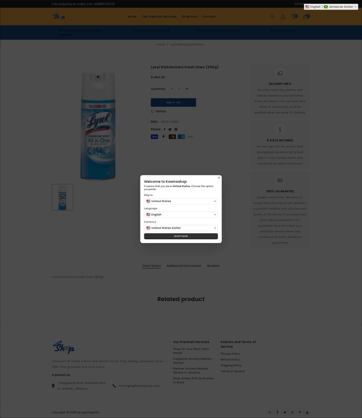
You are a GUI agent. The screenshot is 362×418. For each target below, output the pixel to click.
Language (150, 208)
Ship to (148, 195)
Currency (150, 221)
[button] (331, 7)
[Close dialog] (219, 178)
